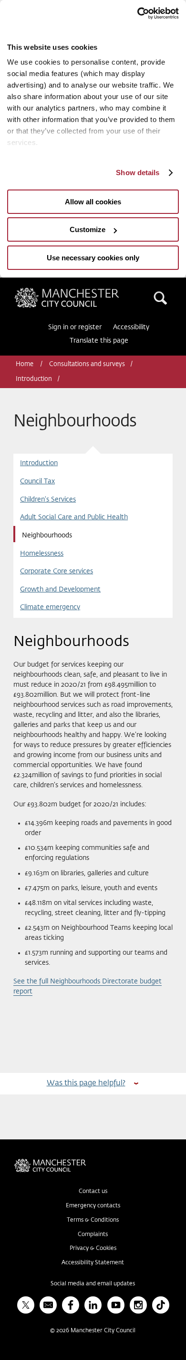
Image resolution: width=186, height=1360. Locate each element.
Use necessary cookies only (93, 258)
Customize (87, 229)
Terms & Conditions (93, 1220)
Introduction (34, 379)
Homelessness (41, 553)
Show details (137, 172)
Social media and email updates (93, 1284)
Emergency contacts (93, 1206)
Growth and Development (60, 589)
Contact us (93, 1191)
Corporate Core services (56, 571)
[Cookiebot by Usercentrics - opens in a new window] (137, 13)
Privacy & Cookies (93, 1248)
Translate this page (99, 340)
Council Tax (37, 481)
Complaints (93, 1234)
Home (25, 364)
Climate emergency (50, 607)
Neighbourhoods (47, 535)
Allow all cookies (93, 202)
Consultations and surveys (87, 364)
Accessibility (131, 327)
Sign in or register (75, 327)
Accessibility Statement (93, 1263)
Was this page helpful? (86, 1083)
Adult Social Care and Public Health (74, 517)
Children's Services (48, 499)
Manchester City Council (83, 291)
